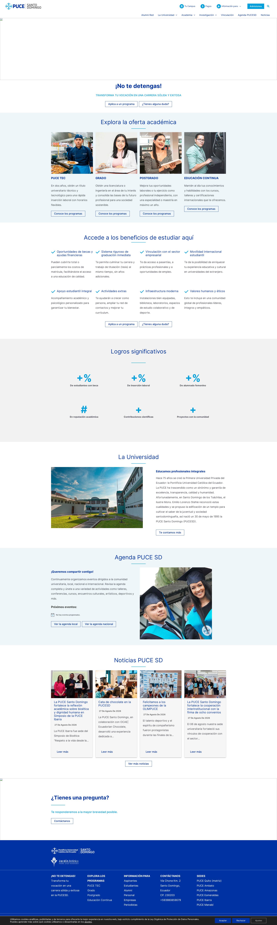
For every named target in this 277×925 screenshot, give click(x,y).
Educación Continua (99, 900)
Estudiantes (131, 885)
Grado (91, 890)
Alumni (128, 890)
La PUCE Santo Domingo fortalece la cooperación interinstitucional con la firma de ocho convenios (204, 707)
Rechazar (240, 920)
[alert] (94, 615)
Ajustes (258, 920)
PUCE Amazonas (207, 890)
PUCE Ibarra (204, 900)
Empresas (130, 900)
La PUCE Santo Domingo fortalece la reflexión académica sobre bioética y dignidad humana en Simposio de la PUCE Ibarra (71, 710)
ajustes (88, 922)
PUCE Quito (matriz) (209, 880)
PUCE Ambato (205, 885)
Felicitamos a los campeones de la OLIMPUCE (154, 705)
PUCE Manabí (205, 904)
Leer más (62, 751)
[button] (239, 6)
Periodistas (130, 904)
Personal (129, 895)
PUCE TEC (93, 885)
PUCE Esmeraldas (207, 895)
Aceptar (223, 920)
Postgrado (93, 895)
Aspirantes (130, 880)
